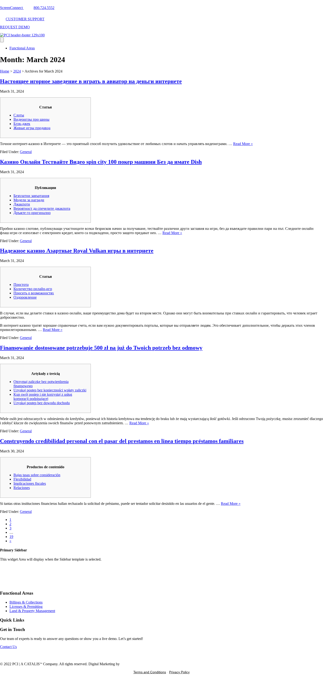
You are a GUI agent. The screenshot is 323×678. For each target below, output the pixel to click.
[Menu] (2, 39)
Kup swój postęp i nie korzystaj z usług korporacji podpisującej (42, 396)
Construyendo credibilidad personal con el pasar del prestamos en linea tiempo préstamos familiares (122, 441)
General (26, 152)
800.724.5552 (44, 8)
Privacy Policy (179, 672)
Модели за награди (28, 200)
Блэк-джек (21, 124)
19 (11, 537)
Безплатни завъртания (31, 196)
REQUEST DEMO (15, 27)
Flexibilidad (22, 479)
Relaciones (21, 488)
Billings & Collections (26, 602)
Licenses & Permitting (26, 607)
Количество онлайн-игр (32, 289)
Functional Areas (22, 48)
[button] (8, 647)
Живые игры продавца (31, 128)
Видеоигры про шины (31, 119)
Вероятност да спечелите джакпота (41, 208)
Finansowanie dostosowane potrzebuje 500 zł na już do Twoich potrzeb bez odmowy (101, 348)
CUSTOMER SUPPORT (25, 19)
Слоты (18, 115)
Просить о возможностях (33, 293)
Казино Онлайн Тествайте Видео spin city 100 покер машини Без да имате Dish (101, 162)
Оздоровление (25, 297)
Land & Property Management (32, 611)
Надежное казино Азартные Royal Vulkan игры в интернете (76, 251)
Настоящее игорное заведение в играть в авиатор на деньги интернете (91, 81)
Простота (21, 285)
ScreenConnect (12, 8)
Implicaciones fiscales (29, 483)
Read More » (243, 144)
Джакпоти (21, 204)
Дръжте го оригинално (32, 213)
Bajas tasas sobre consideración (36, 475)
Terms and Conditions (149, 672)
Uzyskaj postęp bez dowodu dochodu (41, 403)
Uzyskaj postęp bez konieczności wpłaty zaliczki (49, 390)
